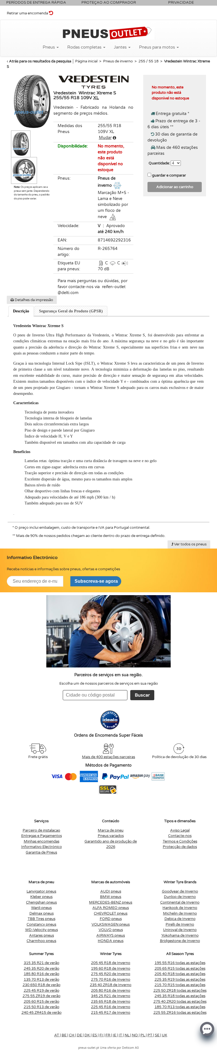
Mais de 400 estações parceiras (108, 757)
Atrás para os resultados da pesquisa (40, 61)
